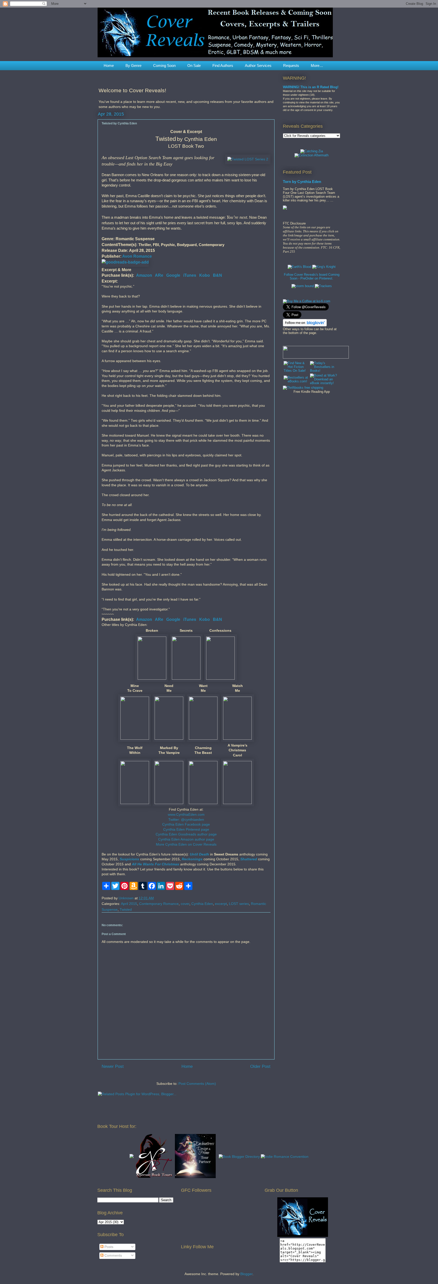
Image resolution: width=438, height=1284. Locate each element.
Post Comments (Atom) (197, 1084)
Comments (112, 1255)
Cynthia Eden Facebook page (186, 824)
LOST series (239, 904)
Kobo (204, 275)
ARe (159, 275)
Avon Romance (137, 256)
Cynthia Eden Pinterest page (186, 829)
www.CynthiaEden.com (186, 814)
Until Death (199, 854)
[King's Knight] (324, 267)
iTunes (189, 275)
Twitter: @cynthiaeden (186, 819)
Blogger (246, 1274)
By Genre (133, 65)
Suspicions (129, 859)
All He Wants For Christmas (155, 864)
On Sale (194, 65)
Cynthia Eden (202, 904)
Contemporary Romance (159, 904)
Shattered (248, 859)
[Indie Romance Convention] (284, 1157)
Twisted (126, 909)
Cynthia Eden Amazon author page (186, 839)
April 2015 (129, 904)
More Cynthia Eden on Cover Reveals (186, 844)
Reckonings (192, 859)
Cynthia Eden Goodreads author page (186, 834)
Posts (108, 1247)
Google (173, 275)
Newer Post (113, 1066)
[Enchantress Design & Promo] (195, 1177)
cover (185, 904)
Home (109, 65)
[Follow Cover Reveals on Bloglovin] (305, 325)
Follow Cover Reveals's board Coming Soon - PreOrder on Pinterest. (311, 276)
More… (317, 65)
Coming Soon (164, 65)
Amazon (144, 275)
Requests (291, 65)
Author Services (258, 65)
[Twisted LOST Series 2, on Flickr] (247, 159)
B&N (217, 275)
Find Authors (222, 65)
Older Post (260, 1066)
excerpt (221, 904)
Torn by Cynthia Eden (302, 181)
